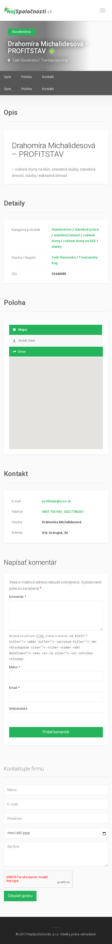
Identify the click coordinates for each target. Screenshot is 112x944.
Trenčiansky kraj (54, 60)
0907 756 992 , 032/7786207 (63, 512)
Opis (7, 77)
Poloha (26, 77)
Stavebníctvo (62, 229)
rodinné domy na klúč (79, 241)
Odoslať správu (20, 896)
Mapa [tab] (22, 330)
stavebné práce (86, 229)
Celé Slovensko (25, 60)
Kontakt (48, 77)
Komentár (17, 597)
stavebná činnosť (67, 235)
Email (14, 688)
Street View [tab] (26, 340)
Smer (22, 351)
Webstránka (18, 709)
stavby (56, 247)
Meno (14, 667)
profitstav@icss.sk (56, 501)
